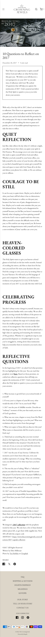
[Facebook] (17, 617)
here (15, 374)
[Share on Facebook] (3, 564)
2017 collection (19, 524)
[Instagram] (22, 617)
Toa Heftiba (14, 553)
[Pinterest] (27, 617)
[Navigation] (3, 9)
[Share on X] (9, 564)
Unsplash (24, 553)
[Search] (36, 9)
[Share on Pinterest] (14, 564)
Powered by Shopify (22, 634)
